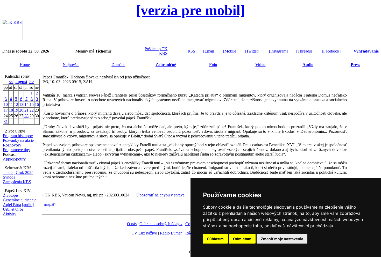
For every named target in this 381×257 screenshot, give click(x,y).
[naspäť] (49, 204)
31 (6, 121)
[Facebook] (331, 51)
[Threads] (304, 51)
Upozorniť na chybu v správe (160, 195)
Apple (8, 159)
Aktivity (9, 214)
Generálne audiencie (19, 200)
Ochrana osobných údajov (160, 224)
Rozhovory (12, 145)
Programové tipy (16, 150)
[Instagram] (278, 51)
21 (26, 110)
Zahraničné (166, 64)
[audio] (28, 204)
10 (6, 104)
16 (37, 104)
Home (25, 64)
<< (11, 81)
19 (16, 110)
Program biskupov (18, 136)
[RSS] (191, 51)
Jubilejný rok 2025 (18, 172)
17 (6, 110)
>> (31, 81)
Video (260, 64)
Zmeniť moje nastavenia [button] (282, 239)
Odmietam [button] (242, 239)
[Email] (209, 51)
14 (26, 104)
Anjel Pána (12, 204)
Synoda (9, 177)
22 (32, 110)
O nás (132, 224)
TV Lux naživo (144, 233)
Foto (213, 64)
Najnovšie (71, 64)
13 (21, 104)
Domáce (118, 64)
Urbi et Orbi (13, 209)
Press (355, 64)
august (21, 81)
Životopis (10, 195)
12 (16, 104)
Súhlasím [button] (215, 239)
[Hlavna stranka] (12, 39)
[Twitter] (252, 51)
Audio (307, 64)
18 (11, 110)
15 (32, 104)
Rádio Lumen (171, 233)
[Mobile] (230, 51)
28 (26, 116)
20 (21, 110)
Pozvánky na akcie (18, 140)
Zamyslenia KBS (17, 182)
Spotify (20, 159)
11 (11, 104)
